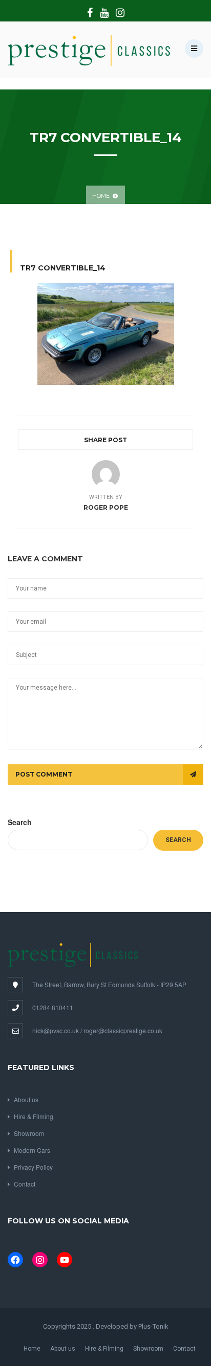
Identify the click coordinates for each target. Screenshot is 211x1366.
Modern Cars (32, 1150)
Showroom (29, 1133)
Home (101, 195)
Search (20, 822)
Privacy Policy (33, 1167)
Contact (24, 1183)
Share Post (105, 440)
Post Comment (43, 774)
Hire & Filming (33, 1116)
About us (26, 1099)
